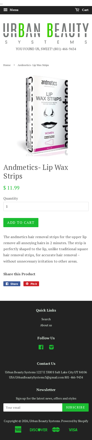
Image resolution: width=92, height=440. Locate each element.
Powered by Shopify (74, 421)
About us (46, 325)
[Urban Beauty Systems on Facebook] (41, 348)
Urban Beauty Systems (44, 421)
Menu (13, 10)
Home (7, 65)
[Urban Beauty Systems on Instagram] (51, 348)
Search (46, 319)
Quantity (10, 198)
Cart (85, 10)
